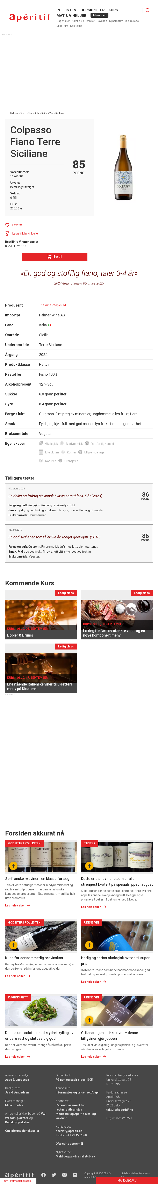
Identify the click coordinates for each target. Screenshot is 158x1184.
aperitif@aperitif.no (69, 1131)
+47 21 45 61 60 (76, 1135)
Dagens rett (63, 20)
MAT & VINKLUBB (71, 15)
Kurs (113, 10)
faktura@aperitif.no (119, 1109)
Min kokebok (132, 20)
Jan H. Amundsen (17, 1092)
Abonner (99, 15)
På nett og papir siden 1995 (74, 1079)
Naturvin (50, 461)
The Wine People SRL (53, 305)
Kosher (71, 452)
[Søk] (148, 10)
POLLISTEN (66, 10)
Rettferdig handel (102, 443)
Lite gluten (52, 452)
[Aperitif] (29, 18)
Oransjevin (71, 461)
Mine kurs (62, 25)
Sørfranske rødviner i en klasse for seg (37, 878)
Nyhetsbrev (116, 20)
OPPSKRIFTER (92, 10)
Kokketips (76, 25)
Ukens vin (78, 20)
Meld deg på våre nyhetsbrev (75, 1156)
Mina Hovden (14, 1105)
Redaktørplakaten (17, 1122)
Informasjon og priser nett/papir (78, 1092)
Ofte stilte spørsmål (69, 1143)
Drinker (90, 20)
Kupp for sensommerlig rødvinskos (34, 958)
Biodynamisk (74, 443)
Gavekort (101, 20)
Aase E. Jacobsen (17, 1079)
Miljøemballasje (94, 452)
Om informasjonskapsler (22, 1130)
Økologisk (51, 443)
